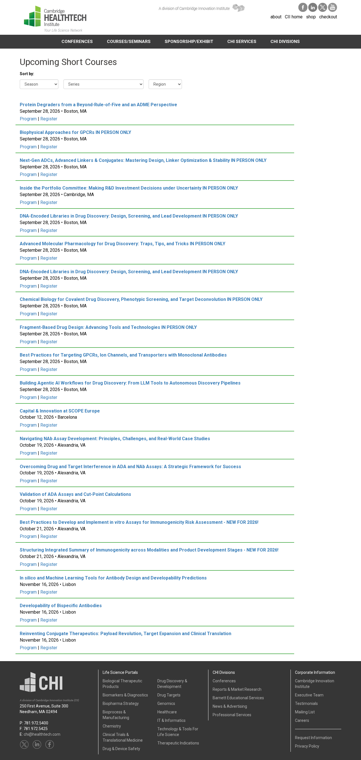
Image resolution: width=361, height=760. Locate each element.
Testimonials (306, 703)
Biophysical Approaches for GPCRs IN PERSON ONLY (75, 132)
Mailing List (305, 712)
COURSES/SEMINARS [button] (129, 41)
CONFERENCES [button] (77, 41)
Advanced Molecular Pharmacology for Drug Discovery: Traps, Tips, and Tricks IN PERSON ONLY (122, 243)
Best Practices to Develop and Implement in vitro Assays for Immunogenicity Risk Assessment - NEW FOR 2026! (139, 522)
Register (48, 118)
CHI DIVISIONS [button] (285, 41)
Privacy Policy (307, 746)
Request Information (313, 737)
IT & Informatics (171, 720)
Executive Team (309, 695)
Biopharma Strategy (121, 703)
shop (311, 16)
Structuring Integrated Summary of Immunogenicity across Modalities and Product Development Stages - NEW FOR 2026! (149, 550)
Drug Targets (168, 695)
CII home (294, 16)
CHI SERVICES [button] (241, 41)
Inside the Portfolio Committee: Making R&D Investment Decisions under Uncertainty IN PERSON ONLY (129, 188)
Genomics (166, 703)
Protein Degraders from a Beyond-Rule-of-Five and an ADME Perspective (98, 104)
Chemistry (112, 726)
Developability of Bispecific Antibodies (61, 605)
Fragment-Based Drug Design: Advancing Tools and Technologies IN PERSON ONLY (108, 327)
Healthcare (167, 712)
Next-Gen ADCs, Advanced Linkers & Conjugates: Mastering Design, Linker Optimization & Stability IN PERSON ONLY (143, 160)
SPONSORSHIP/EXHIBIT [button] (189, 41)
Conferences (224, 681)
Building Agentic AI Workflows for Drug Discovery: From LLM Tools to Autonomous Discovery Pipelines (130, 383)
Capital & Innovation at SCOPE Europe (60, 411)
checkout (328, 16)
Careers (302, 720)
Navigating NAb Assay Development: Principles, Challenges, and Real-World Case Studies (115, 438)
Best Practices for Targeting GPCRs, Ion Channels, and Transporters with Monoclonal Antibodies (123, 355)
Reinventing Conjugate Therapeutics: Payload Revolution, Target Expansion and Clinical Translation (125, 633)
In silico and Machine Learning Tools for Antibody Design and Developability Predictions (113, 578)
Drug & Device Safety (121, 748)
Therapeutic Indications (178, 743)
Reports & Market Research (237, 689)
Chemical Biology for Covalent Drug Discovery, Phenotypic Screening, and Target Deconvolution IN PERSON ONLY (141, 299)
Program (28, 118)
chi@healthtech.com (42, 734)
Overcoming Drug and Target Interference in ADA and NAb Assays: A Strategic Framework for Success (130, 466)
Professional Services (232, 715)
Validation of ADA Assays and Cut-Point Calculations (75, 494)
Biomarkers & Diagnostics (125, 695)
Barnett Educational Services (238, 698)
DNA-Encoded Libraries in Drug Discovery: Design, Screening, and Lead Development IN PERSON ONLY (129, 216)
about (275, 16)
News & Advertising (230, 706)
